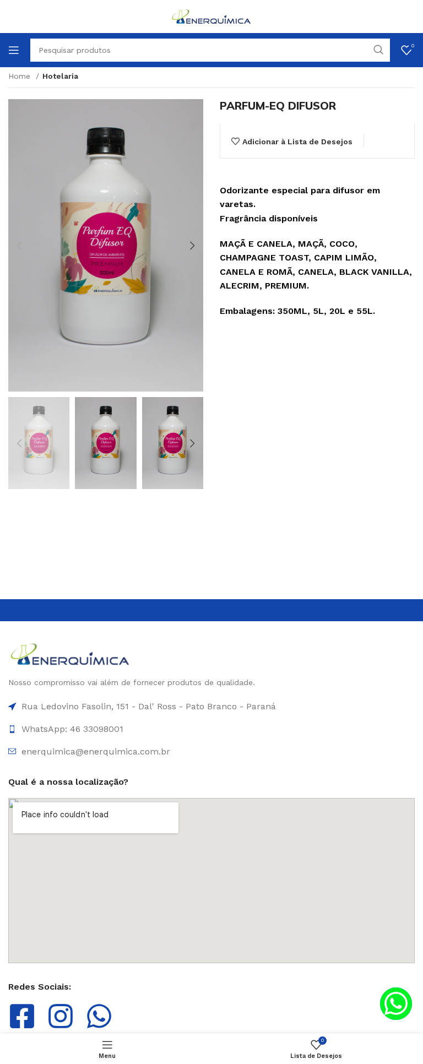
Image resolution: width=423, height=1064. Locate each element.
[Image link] (70, 653)
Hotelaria (60, 76)
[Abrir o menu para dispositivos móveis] (14, 50)
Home (20, 76)
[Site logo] (211, 16)
